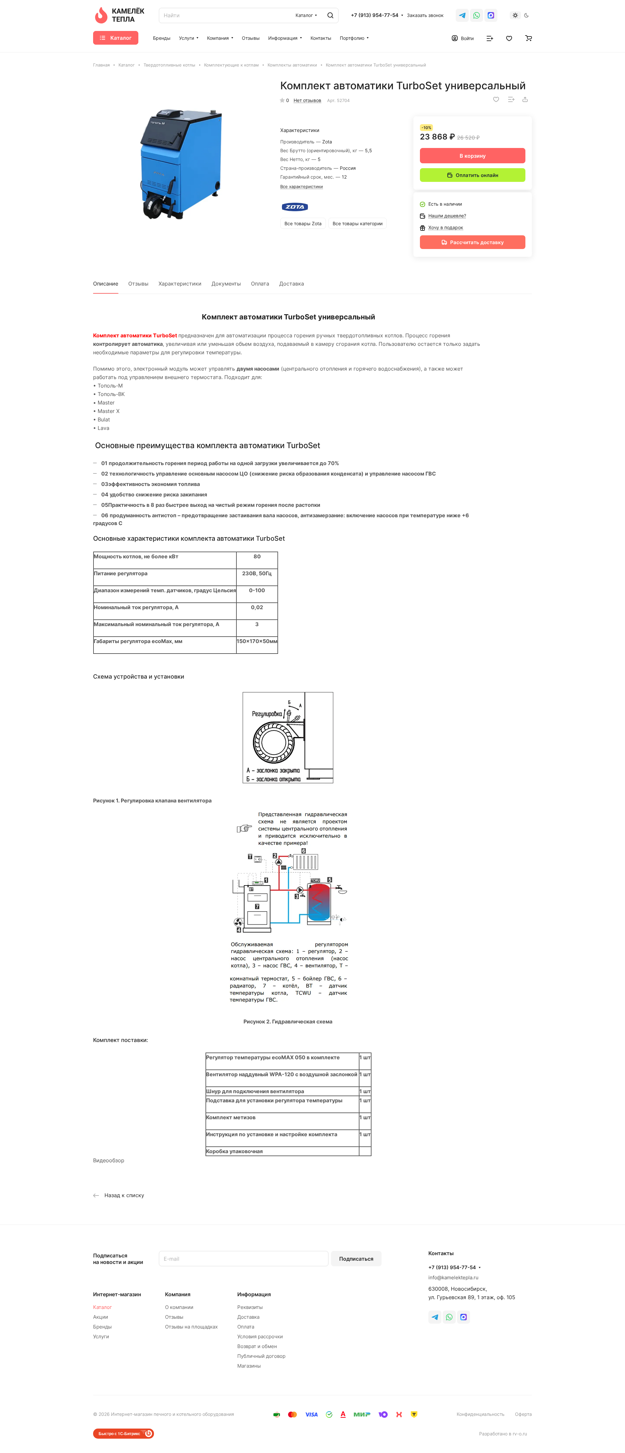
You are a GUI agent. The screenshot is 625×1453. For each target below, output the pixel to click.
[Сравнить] (511, 99)
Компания (177, 1294)
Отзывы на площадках (191, 1327)
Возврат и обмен (257, 1346)
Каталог (102, 1307)
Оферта (523, 1414)
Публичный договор (261, 1356)
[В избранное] (496, 99)
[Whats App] (476, 15)
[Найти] (330, 15)
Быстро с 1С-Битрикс (119, 1433)
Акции (100, 1317)
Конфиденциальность (481, 1414)
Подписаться (356, 1258)
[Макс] (490, 15)
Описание (105, 283)
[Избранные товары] (509, 38)
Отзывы (138, 283)
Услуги (101, 1336)
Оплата (260, 283)
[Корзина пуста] (528, 38)
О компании (179, 1307)
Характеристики (180, 283)
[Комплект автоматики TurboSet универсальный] (180, 166)
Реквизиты (250, 1307)
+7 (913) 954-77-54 (374, 15)
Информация (254, 1294)
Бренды (102, 1327)
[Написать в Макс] (463, 1317)
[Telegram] (462, 15)
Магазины (249, 1366)
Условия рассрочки (260, 1336)
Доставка (291, 283)
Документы (226, 283)
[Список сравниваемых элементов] (490, 38)
